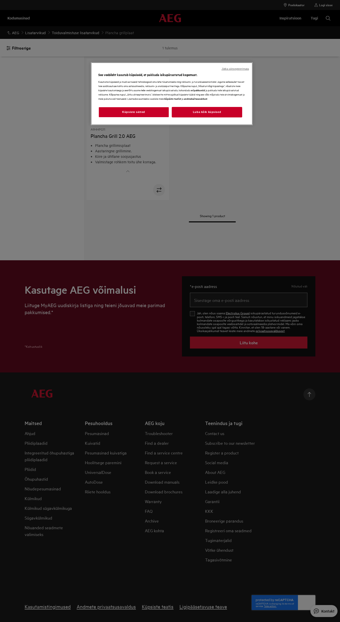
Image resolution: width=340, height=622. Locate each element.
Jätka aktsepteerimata (235, 68)
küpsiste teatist (172, 98)
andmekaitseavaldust (195, 98)
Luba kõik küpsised (207, 111)
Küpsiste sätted (133, 111)
